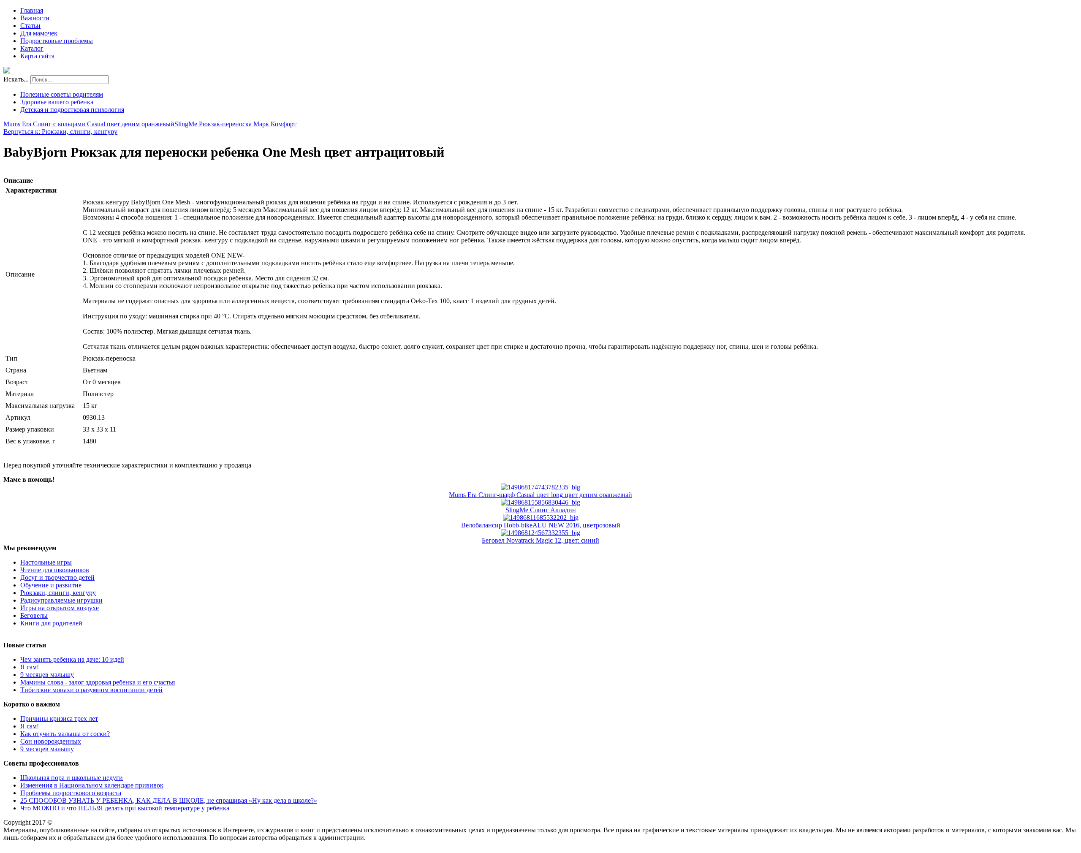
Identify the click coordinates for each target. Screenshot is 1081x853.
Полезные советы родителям (61, 94)
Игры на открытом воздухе (59, 607)
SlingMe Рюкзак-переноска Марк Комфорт (235, 124)
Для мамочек (38, 33)
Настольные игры (46, 562)
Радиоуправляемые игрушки (61, 600)
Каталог (31, 48)
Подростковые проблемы (56, 40)
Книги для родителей (51, 623)
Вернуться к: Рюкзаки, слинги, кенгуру (60, 131)
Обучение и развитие (50, 585)
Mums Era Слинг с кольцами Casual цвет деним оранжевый (88, 124)
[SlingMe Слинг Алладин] (540, 502)
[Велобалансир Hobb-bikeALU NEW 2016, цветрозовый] (541, 517)
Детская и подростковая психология (72, 109)
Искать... (16, 79)
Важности (34, 18)
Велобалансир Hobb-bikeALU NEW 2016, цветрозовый (540, 525)
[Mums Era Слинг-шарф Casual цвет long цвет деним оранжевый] (540, 487)
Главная (31, 10)
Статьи (30, 25)
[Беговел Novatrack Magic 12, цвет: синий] (540, 532)
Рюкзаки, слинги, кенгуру (58, 592)
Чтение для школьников (54, 569)
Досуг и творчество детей (57, 577)
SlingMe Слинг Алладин (540, 509)
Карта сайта (37, 56)
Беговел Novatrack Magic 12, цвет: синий (540, 540)
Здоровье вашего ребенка (56, 102)
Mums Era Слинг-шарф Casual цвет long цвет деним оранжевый (540, 494)
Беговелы (34, 615)
